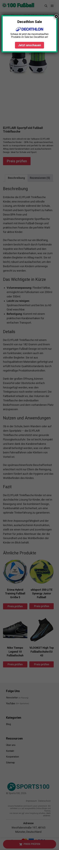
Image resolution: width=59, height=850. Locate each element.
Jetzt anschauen (29, 45)
